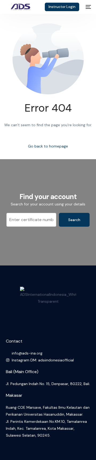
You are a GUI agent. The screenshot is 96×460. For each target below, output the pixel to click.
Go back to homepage (48, 146)
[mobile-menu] (88, 7)
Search (74, 219)
